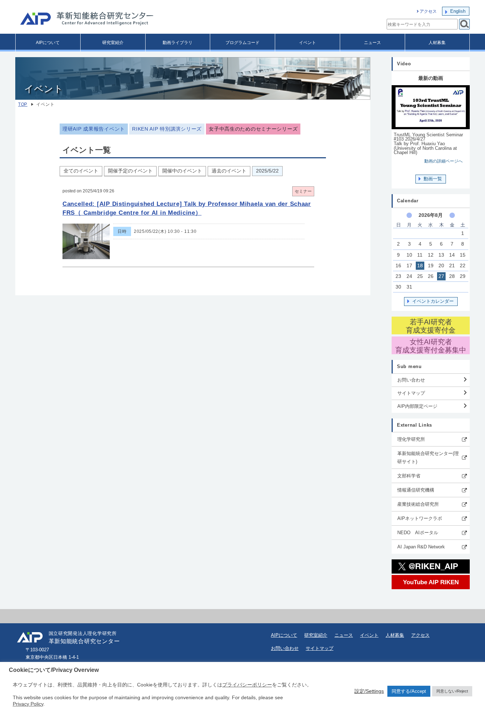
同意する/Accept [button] (409, 691)
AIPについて (48, 42)
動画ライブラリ (177, 42)
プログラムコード (242, 42)
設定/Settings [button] (369, 691)
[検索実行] (464, 24)
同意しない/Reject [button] (452, 691)
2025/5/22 (267, 171)
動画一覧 (433, 178)
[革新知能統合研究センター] (118, 19)
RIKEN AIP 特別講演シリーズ (167, 129)
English (457, 11)
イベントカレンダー (433, 301)
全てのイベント (81, 171)
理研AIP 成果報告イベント (93, 129)
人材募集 (437, 42)
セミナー (303, 191)
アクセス (428, 11)
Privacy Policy (28, 704)
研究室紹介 (113, 42)
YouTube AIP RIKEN (431, 582)
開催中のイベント (182, 171)
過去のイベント (229, 171)
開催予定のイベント (130, 171)
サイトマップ (411, 393)
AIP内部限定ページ (417, 406)
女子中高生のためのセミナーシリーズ (253, 129)
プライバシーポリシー (247, 685)
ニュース (372, 42)
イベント (307, 42)
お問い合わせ (411, 380)
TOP (22, 104)
